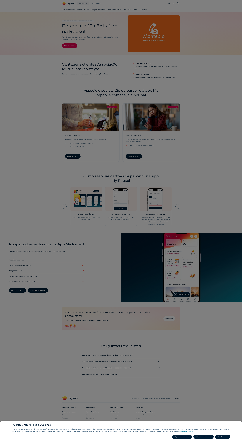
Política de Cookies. (186, 431)
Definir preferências (203, 437)
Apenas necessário (182, 437)
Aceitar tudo (222, 437)
